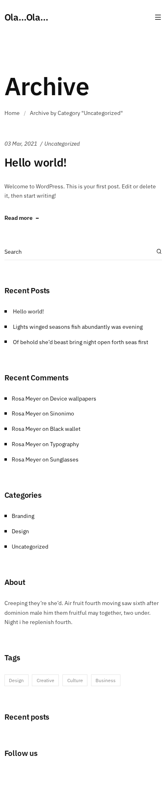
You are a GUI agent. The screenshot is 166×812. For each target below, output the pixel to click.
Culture (75, 680)
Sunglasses (64, 459)
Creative (45, 680)
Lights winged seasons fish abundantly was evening (78, 326)
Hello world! (35, 162)
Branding (23, 516)
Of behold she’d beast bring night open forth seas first (80, 342)
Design (20, 531)
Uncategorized (62, 143)
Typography (64, 444)
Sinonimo (62, 413)
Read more (18, 218)
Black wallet (65, 428)
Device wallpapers (73, 398)
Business (105, 680)
